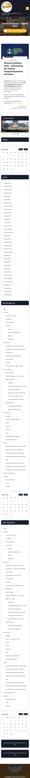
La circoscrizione (10, 322)
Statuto (10, 329)
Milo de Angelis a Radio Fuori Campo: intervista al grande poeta (17, 387)
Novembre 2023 (9, 232)
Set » (26, 149)
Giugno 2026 (8, 183)
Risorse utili (6, 342)
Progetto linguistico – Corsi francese (15, 376)
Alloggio (8, 416)
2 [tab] (14, 133)
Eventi (5, 443)
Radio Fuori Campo (10, 379)
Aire (7, 433)
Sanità (7, 426)
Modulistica (11, 339)
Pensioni (8, 429)
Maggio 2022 (8, 265)
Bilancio (10, 336)
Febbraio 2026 (8, 186)
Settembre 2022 (9, 252)
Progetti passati (10, 402)
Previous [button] (3, 132)
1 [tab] (12, 133)
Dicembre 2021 (8, 275)
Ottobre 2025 (8, 193)
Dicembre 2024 (8, 206)
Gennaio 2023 (8, 245)
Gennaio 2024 (8, 226)
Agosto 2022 (8, 255)
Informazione (8, 56)
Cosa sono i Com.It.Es (11, 315)
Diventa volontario (10, 479)
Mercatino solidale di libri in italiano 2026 (16, 446)
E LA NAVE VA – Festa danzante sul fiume (16, 469)
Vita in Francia (6, 412)
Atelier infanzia (9, 372)
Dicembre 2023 (8, 229)
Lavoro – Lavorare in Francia (13, 419)
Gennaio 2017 (8, 291)
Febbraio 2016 (8, 295)
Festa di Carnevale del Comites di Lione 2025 (15, 458)
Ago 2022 (6, 60)
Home (4, 309)
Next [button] (27, 132)
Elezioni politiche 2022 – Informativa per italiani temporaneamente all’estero (13, 69)
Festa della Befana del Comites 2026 (15, 453)
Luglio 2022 (7, 258)
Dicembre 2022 (8, 249)
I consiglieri (9, 319)
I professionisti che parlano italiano (15, 346)
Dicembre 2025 (8, 189)
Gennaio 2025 (8, 203)
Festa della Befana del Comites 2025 (15, 463)
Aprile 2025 (7, 199)
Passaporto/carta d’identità (13, 436)
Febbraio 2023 (8, 242)
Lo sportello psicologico (14, 409)
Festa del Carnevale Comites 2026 (14, 449)
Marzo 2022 (7, 272)
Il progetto (11, 382)
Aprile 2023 (7, 235)
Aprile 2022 (7, 268)
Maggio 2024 (8, 219)
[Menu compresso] (27, 8)
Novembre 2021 (9, 278)
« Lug (21, 149)
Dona (7, 483)
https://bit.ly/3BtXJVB (16, 103)
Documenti (8, 325)
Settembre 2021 (9, 281)
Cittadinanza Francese (11, 439)
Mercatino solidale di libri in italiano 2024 (16, 466)
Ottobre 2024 (8, 209)
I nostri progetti (7, 369)
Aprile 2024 (7, 222)
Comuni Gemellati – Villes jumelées (14, 366)
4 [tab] (17, 133)
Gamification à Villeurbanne (15, 406)
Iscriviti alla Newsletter (9, 473)
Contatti (8, 486)
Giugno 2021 (8, 285)
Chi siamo (5, 312)
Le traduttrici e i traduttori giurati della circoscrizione (15, 351)
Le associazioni (9, 359)
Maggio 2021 (8, 288)
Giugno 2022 (8, 262)
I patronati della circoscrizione (13, 356)
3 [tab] (15, 133)
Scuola (7, 423)
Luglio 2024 (7, 216)
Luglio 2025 (7, 196)
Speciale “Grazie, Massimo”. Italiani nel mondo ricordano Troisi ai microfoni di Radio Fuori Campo (16, 396)
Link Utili (8, 362)
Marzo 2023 (7, 239)
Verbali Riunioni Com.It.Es (14, 332)
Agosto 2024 (8, 212)
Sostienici (5, 476)
